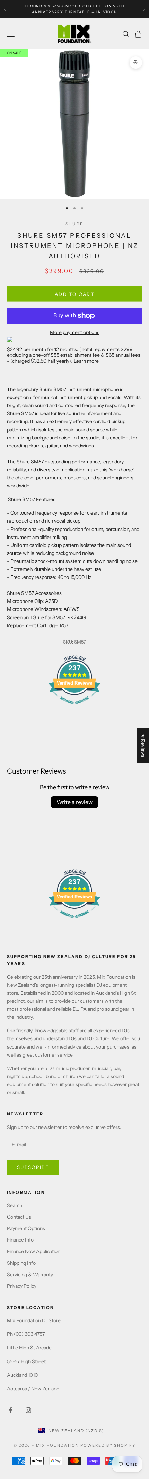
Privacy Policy (21, 1286)
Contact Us (19, 1217)
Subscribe (33, 1167)
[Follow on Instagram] (28, 1410)
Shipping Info (21, 1263)
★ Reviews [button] (143, 746)
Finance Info (20, 1240)
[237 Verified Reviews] (74, 707)
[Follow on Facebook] (10, 1410)
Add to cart (74, 294)
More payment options (74, 332)
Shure (74, 223)
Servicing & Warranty (30, 1274)
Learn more (86, 361)
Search (14, 1205)
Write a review (74, 802)
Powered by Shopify (107, 1445)
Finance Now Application (33, 1251)
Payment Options (26, 1228)
